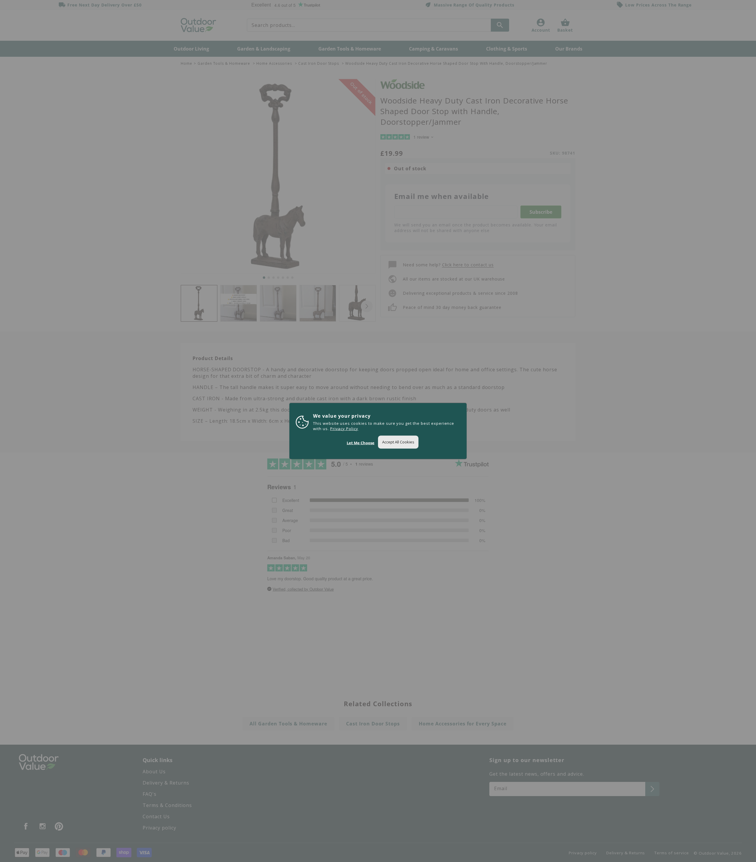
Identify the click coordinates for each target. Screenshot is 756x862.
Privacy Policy (344, 428)
